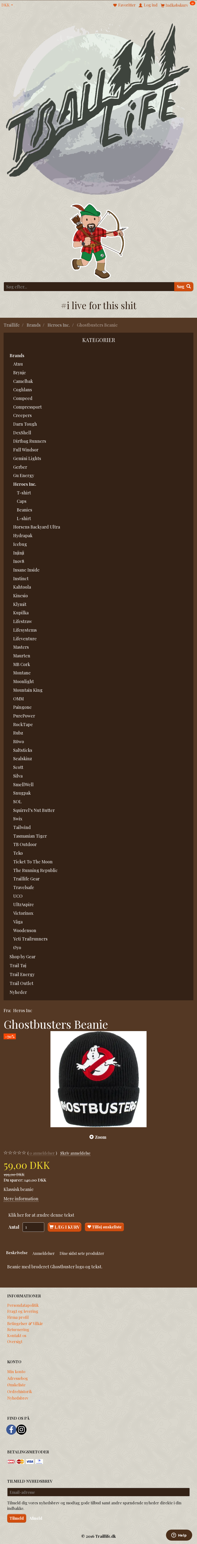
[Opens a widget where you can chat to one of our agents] (179, 1536)
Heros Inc (22, 1010)
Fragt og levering (22, 1311)
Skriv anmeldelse (75, 1153)
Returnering (18, 1329)
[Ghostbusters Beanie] (98, 1079)
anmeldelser (42, 1153)
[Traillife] (98, 108)
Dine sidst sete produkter (82, 1253)
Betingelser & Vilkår (25, 1323)
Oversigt (14, 1341)
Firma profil (18, 1317)
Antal (14, 1227)
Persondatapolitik (23, 1305)
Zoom (100, 1137)
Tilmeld (17, 1518)
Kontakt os (16, 1335)
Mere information (21, 1199)
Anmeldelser (43, 1253)
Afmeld (35, 1518)
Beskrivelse (17, 1252)
